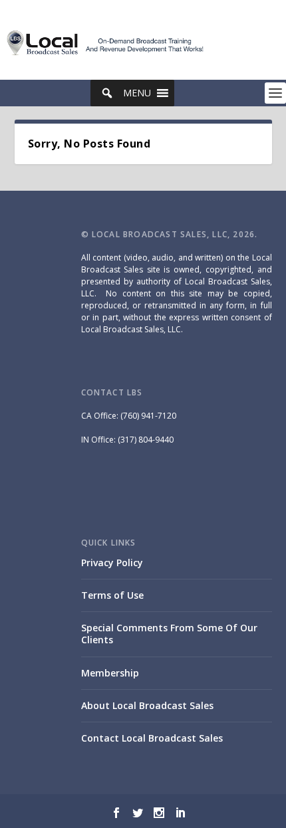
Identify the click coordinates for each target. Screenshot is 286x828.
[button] (137, 93)
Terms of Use (112, 595)
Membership (110, 673)
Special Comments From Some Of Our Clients (169, 633)
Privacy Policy (112, 562)
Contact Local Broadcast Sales (152, 738)
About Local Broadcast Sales (147, 705)
